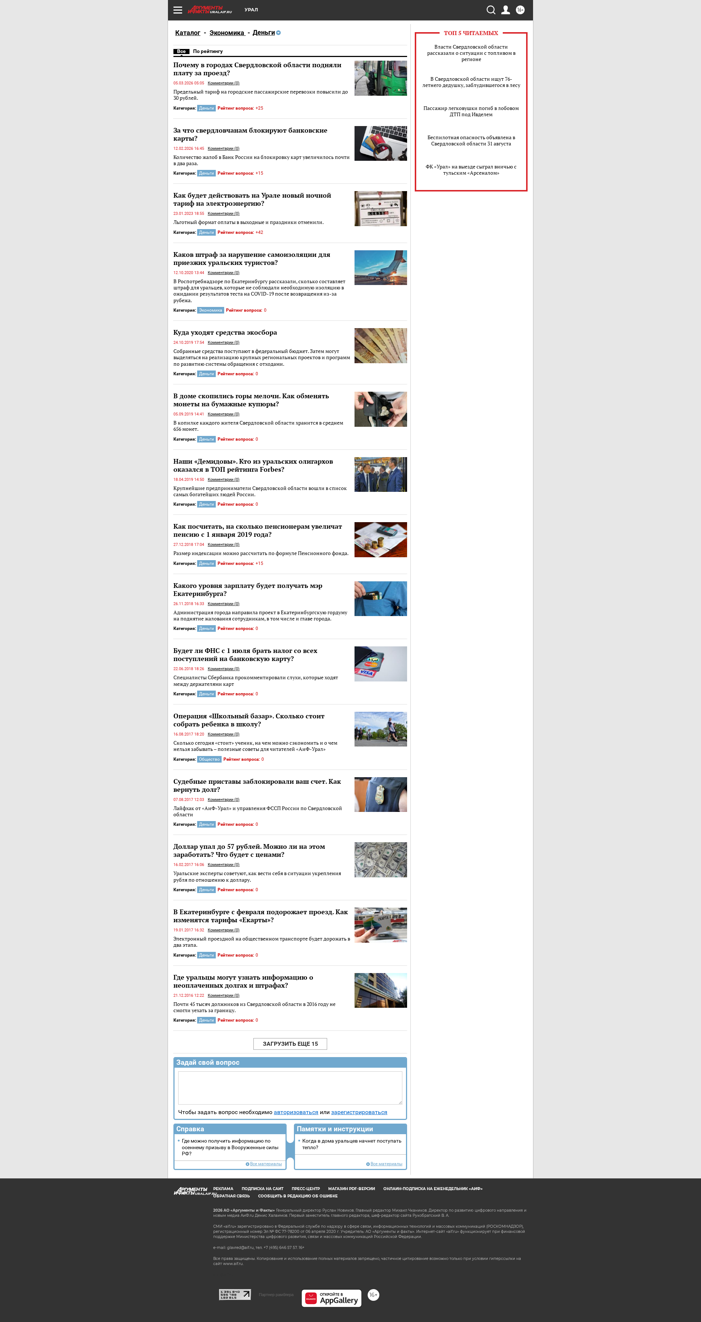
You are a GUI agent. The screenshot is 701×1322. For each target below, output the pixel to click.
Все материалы (266, 1164)
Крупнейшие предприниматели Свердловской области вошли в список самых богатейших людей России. (260, 491)
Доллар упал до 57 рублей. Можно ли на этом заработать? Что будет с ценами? (249, 850)
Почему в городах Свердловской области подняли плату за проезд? (257, 68)
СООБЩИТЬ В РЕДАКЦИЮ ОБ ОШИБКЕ (298, 1196)
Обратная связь (231, 1196)
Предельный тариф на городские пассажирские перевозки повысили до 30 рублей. (260, 94)
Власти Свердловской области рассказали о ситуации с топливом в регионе (471, 52)
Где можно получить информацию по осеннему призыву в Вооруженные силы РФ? (230, 1147)
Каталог (187, 33)
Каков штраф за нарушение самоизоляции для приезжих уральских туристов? (251, 258)
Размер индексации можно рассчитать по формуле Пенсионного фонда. (261, 553)
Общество (209, 759)
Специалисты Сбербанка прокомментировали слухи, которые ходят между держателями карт (255, 680)
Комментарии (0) (224, 83)
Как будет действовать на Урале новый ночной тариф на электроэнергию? (252, 199)
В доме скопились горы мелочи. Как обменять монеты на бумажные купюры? (251, 399)
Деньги (206, 108)
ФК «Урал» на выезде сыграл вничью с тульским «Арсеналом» (471, 169)
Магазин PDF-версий (351, 1188)
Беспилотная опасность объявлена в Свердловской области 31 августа (471, 140)
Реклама (223, 1188)
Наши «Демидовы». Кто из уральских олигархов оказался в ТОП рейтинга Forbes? (253, 465)
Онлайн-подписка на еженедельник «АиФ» (433, 1188)
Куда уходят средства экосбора (225, 332)
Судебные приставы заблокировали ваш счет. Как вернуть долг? (257, 785)
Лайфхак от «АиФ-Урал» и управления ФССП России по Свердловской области (257, 811)
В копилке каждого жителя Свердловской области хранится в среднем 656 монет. (258, 425)
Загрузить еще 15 (290, 1043)
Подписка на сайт (262, 1188)
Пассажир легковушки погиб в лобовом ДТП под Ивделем (471, 111)
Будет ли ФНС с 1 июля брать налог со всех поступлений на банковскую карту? (245, 654)
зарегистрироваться (359, 1112)
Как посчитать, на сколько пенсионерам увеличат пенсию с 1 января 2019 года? (257, 530)
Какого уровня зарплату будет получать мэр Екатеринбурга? (247, 589)
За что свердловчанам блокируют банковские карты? (250, 134)
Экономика (228, 33)
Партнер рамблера (276, 1294)
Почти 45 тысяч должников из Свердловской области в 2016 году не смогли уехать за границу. (254, 1007)
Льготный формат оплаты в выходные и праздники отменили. (248, 222)
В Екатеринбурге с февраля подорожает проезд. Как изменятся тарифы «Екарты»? (260, 915)
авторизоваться (296, 1112)
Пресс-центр (306, 1188)
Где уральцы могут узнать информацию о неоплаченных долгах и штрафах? (243, 981)
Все (181, 51)
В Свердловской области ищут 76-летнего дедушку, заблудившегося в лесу (471, 82)
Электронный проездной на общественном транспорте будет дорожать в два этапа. (261, 941)
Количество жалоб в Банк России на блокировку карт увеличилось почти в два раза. (261, 160)
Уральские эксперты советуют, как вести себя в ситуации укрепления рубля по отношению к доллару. (257, 876)
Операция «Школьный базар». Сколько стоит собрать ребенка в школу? (249, 719)
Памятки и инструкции (335, 1129)
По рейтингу (208, 51)
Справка (190, 1129)
